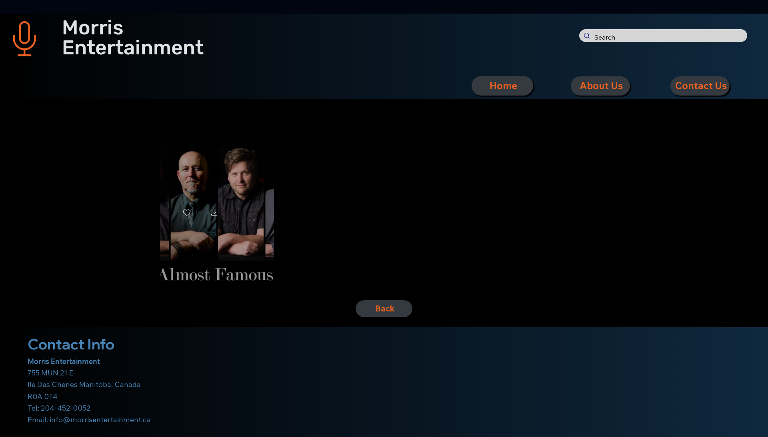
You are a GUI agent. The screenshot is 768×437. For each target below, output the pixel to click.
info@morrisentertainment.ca (100, 419)
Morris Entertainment (133, 37)
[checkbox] (187, 213)
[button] (214, 213)
